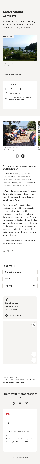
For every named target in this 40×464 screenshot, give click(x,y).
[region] (20, 342)
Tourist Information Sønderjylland (19, 439)
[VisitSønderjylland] (12, 414)
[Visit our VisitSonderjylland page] (14, 403)
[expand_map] (33, 324)
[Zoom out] (33, 360)
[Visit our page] (20, 403)
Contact (9, 436)
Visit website (14, 89)
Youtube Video (11, 75)
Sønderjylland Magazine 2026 (17, 442)
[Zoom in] (33, 354)
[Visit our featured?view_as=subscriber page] (26, 403)
